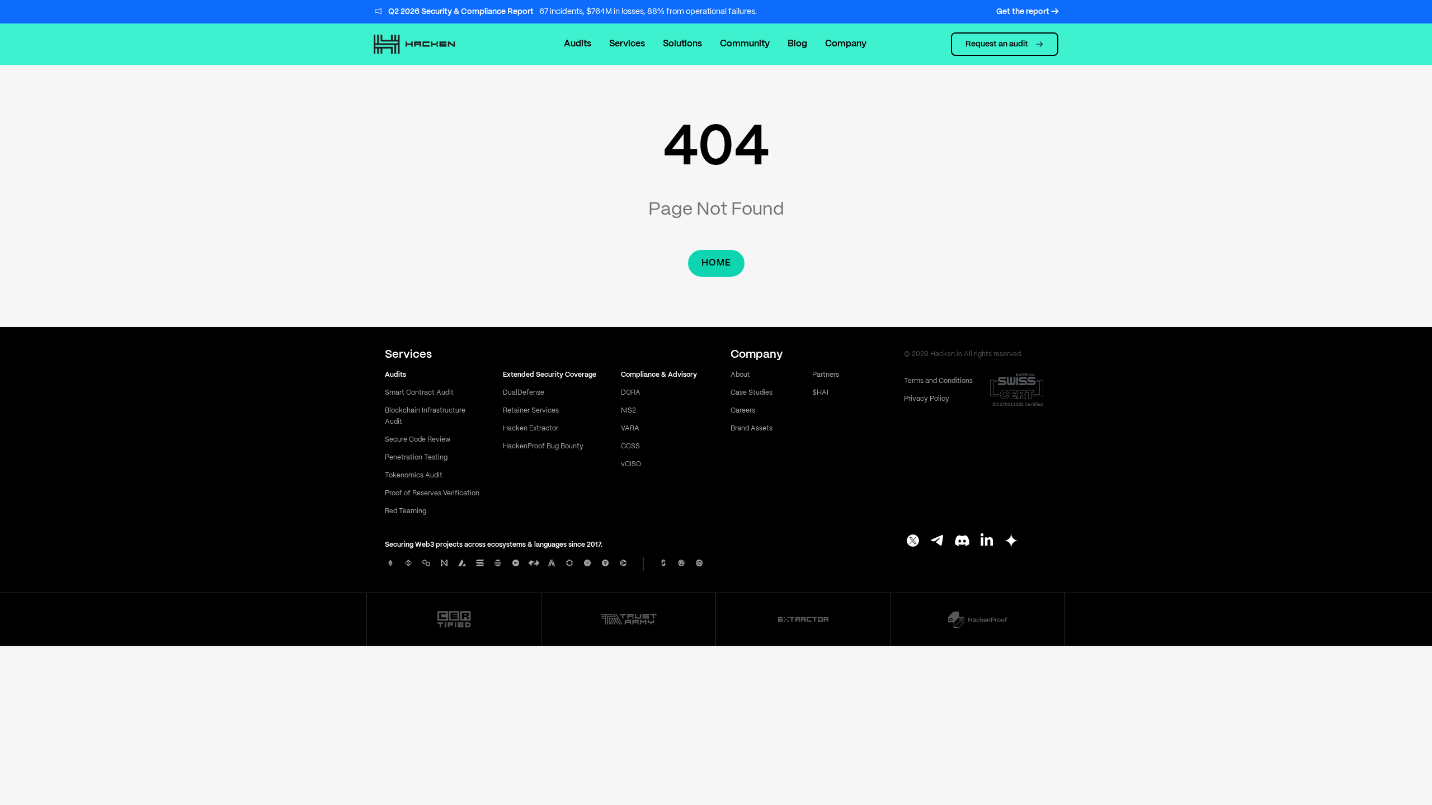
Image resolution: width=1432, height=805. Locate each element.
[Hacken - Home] (426, 44)
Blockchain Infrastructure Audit (425, 416)
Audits (577, 44)
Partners (825, 375)
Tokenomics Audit (413, 475)
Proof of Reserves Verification (432, 493)
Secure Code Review (417, 440)
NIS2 (628, 411)
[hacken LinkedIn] (987, 542)
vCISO (631, 464)
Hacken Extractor (530, 428)
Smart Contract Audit (419, 393)
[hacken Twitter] (913, 542)
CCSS (630, 446)
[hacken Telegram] (937, 542)
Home (716, 263)
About (740, 375)
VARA (630, 428)
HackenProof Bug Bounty (543, 446)
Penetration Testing (416, 457)
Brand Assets (751, 428)
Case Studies (751, 393)
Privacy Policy (926, 399)
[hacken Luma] (1011, 542)
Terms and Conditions (938, 381)
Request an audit (996, 44)
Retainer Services (531, 411)
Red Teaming (405, 511)
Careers (743, 411)
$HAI (820, 393)
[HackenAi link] (454, 619)
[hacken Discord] (962, 542)
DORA (630, 393)
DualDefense (523, 393)
